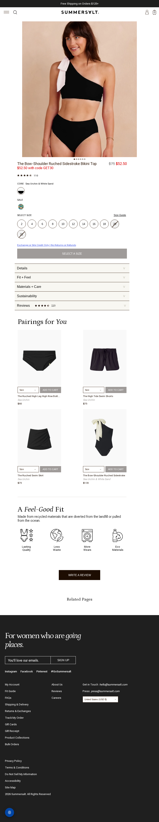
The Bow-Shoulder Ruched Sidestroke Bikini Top (57, 163)
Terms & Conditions (17, 767)
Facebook (26, 671)
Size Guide (120, 215)
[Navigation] (6, 13)
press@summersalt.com (105, 691)
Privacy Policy (13, 760)
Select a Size (72, 253)
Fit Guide (10, 691)
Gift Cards (11, 724)
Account (147, 12)
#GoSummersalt (61, 671)
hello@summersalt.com (113, 684)
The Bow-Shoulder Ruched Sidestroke (104, 475)
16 (94, 224)
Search (15, 12)
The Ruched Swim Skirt (30, 475)
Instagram (11, 671)
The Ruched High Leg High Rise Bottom (39, 396)
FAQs (8, 697)
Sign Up (63, 660)
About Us (57, 684)
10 (62, 224)
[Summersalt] (79, 12)
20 (114, 224)
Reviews (57, 691)
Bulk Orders (12, 744)
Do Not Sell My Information (21, 774)
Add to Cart (50, 390)
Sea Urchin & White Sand (96, 479)
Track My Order (14, 717)
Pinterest (41, 671)
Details (71, 268)
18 (104, 224)
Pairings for (42, 322)
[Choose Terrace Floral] (21, 206)
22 (21, 234)
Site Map (10, 787)
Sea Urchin (23, 399)
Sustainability (71, 296)
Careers (56, 697)
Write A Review (79, 575)
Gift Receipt (12, 731)
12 (73, 224)
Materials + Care (71, 286)
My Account (12, 684)
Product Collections (17, 737)
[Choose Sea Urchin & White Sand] (21, 191)
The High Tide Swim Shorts (98, 396)
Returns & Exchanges (18, 711)
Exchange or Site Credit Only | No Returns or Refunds (46, 245)
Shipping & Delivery (17, 704)
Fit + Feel (71, 277)
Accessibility (13, 780)
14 (83, 224)
